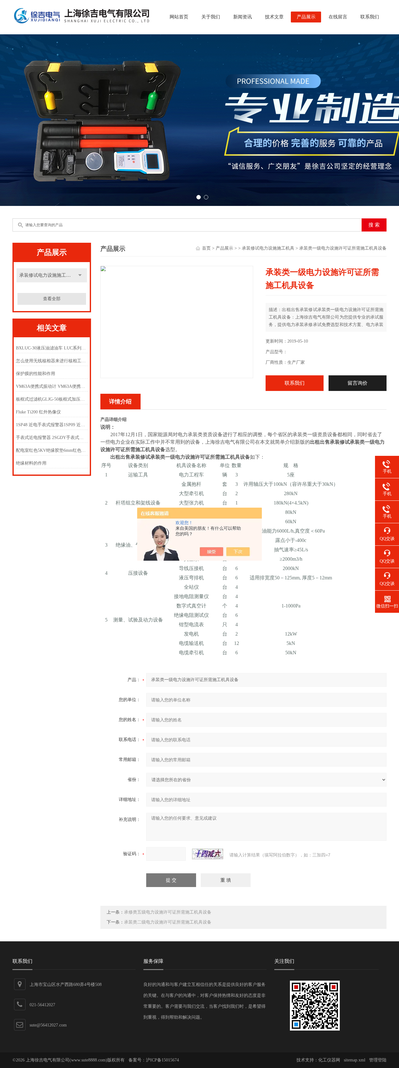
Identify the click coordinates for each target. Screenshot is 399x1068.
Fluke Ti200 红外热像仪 (38, 412)
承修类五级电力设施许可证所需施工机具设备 (167, 912)
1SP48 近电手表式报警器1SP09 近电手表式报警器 (51, 424)
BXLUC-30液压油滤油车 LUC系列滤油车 (51, 348)
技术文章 (274, 16)
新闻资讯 (242, 16)
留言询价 (358, 383)
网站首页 (179, 16)
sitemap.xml (354, 1060)
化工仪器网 (329, 1060)
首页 (206, 248)
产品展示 (306, 16)
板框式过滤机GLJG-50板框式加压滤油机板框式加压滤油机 (51, 399)
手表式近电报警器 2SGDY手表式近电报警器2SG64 (51, 437)
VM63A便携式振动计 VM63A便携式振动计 (51, 386)
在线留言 (338, 16)
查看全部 (51, 298)
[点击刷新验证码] (207, 854)
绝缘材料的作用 (31, 463)
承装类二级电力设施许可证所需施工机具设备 (167, 922)
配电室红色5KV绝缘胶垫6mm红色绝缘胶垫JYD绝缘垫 (51, 450)
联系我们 (369, 16)
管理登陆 (378, 1060)
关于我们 (210, 16)
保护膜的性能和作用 (35, 373)
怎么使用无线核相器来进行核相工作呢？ (51, 360)
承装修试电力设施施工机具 (47, 275)
